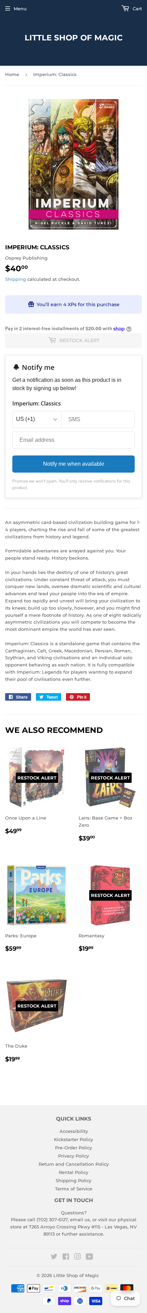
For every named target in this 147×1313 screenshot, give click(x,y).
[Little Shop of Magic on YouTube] (89, 1257)
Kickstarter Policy (73, 1139)
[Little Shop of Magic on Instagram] (77, 1257)
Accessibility (73, 1131)
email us (80, 1219)
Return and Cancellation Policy (74, 1164)
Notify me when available (73, 464)
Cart (136, 8)
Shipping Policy (73, 1180)
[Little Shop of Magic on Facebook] (65, 1257)
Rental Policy (73, 1172)
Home (12, 74)
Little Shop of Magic (74, 37)
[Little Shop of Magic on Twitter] (54, 1257)
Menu (20, 8)
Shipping (15, 279)
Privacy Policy (73, 1156)
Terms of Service (73, 1188)
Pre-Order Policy (73, 1147)
